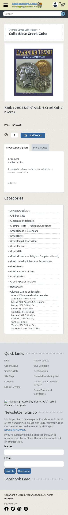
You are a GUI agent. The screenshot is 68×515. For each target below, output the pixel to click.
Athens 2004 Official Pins (23, 299)
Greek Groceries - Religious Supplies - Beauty (34, 256)
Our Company (41, 365)
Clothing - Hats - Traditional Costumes (30, 225)
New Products (41, 360)
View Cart (62, 4)
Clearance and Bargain (22, 220)
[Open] (4, 5)
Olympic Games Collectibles (25, 291)
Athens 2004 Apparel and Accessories (29, 295)
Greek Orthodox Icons (22, 271)
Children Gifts (17, 215)
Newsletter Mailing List (46, 376)
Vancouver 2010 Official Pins (25, 328)
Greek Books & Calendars (24, 231)
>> (24, 30)
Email (7, 458)
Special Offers (12, 386)
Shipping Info (11, 371)
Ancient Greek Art (19, 210)
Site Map (9, 376)
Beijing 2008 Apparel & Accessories (28, 302)
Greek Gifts (16, 251)
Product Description (17, 147)
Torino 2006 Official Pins (23, 325)
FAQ (6, 360)
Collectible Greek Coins (22, 312)
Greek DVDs (17, 236)
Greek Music (17, 266)
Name (8, 446)
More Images (40, 147)
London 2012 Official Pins (23, 315)
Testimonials (41, 371)
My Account (55, 4)
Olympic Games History (22, 318)
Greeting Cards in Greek (23, 281)
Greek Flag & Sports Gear (23, 241)
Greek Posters (18, 276)
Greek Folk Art (18, 246)
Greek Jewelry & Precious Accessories (31, 261)
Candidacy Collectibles (22, 308)
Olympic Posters (19, 322)
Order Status (11, 365)
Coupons (9, 381)
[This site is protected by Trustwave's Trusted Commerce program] (33, 403)
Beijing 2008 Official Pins (23, 305)
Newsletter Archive (14, 430)
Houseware (16, 286)
